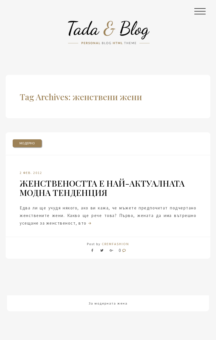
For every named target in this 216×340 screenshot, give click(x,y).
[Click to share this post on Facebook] (94, 251)
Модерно (27, 143)
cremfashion (115, 244)
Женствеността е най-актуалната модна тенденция (102, 188)
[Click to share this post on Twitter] (101, 251)
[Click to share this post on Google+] (111, 251)
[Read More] (89, 223)
